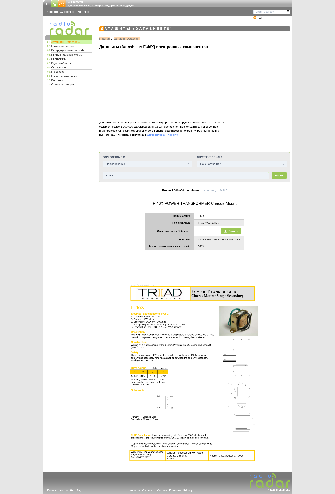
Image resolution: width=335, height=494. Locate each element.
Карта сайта (67, 490)
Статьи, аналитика (63, 46)
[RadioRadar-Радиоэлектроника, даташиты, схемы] (47, 3)
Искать (279, 175)
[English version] (62, 3)
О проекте (67, 11)
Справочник (58, 67)
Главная (104, 38)
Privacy (187, 490)
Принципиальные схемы (66, 54)
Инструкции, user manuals (67, 50)
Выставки (57, 80)
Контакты (84, 11)
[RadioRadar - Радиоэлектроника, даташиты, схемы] (68, 28)
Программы (58, 58)
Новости (52, 11)
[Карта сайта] (54, 3)
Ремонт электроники (64, 75)
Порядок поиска (114, 157)
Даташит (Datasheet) (127, 38)
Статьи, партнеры (62, 84)
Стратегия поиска (209, 157)
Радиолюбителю (61, 63)
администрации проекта (162, 134)
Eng (79, 490)
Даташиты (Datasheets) (66, 41)
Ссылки (162, 490)
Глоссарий (58, 71)
